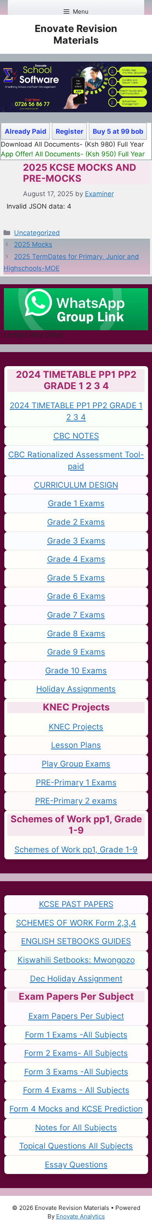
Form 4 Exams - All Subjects (76, 1090)
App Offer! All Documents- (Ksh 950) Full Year (73, 154)
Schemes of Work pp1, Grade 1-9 (76, 849)
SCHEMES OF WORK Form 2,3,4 (76, 923)
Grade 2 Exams (76, 522)
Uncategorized (37, 233)
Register (69, 131)
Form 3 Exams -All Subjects (76, 1072)
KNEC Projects (76, 726)
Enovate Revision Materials (76, 34)
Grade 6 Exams (76, 596)
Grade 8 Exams (76, 633)
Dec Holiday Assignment (76, 978)
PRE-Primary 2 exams (76, 801)
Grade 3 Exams (76, 540)
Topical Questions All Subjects (76, 1146)
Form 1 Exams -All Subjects (76, 1035)
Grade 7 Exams (76, 615)
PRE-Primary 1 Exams (76, 782)
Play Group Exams (76, 764)
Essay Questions (76, 1164)
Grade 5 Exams (76, 578)
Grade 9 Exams (76, 652)
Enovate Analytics (80, 1216)
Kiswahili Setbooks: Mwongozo (76, 960)
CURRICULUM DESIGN (76, 485)
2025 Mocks (33, 244)
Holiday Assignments (76, 689)
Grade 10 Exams (76, 670)
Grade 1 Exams (76, 503)
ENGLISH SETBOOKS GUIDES (76, 941)
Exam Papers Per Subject (76, 1016)
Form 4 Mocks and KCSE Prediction (76, 1109)
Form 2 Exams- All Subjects (76, 1053)
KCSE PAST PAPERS (76, 904)
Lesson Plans (76, 745)
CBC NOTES (76, 436)
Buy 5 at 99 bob (118, 131)
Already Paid (25, 131)
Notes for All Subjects (76, 1127)
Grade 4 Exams (76, 559)
